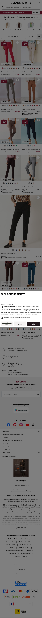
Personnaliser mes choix (7, 323)
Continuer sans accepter (20, 323)
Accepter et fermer (34, 323)
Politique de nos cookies (7, 318)
